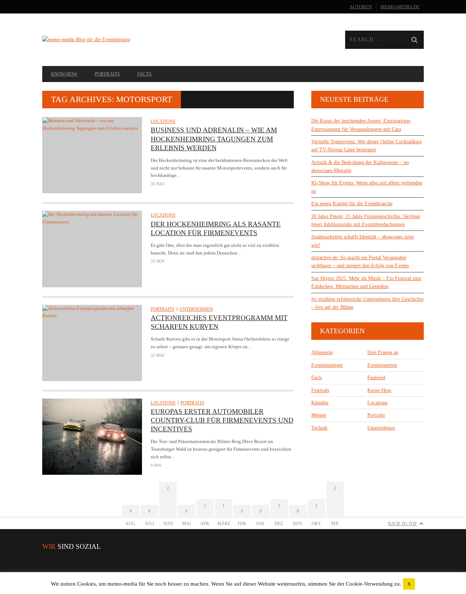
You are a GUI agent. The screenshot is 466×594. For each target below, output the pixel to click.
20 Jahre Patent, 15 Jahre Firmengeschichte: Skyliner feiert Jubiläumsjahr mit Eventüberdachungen (365, 220)
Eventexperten (382, 365)
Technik (319, 428)
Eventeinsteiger (327, 365)
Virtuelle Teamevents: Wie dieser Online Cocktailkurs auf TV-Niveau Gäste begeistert (366, 145)
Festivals (320, 390)
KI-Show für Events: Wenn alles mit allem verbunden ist (366, 187)
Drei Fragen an (382, 352)
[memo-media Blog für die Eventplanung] (137, 40)
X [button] (409, 584)
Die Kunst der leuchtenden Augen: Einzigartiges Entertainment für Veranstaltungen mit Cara (360, 125)
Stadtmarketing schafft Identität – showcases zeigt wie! (362, 241)
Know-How (64, 74)
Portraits (107, 74)
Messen (318, 415)
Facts (144, 74)
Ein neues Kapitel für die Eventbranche (351, 203)
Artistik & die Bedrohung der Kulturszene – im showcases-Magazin (360, 166)
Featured (376, 377)
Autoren (361, 6)
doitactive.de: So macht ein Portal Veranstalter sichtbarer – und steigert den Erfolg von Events (360, 261)
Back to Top (402, 523)
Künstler (320, 402)
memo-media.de (399, 6)
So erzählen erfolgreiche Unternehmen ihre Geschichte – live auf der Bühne (367, 303)
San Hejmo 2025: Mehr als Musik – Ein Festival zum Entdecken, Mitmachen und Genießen (366, 282)
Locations (163, 121)
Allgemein (322, 352)
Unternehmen (196, 309)
